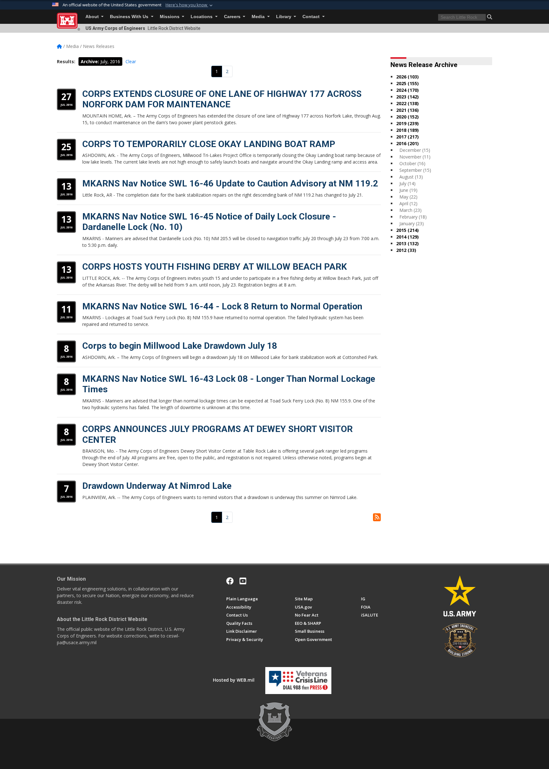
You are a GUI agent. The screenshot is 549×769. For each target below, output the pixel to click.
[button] (190, 5)
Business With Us (130, 16)
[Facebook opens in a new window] (230, 581)
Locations (202, 16)
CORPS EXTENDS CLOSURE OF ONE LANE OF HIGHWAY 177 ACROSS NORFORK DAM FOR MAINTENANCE (222, 99)
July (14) (407, 183)
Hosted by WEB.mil (233, 680)
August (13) (411, 177)
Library (284, 16)
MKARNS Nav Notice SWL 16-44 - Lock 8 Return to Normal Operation (222, 306)
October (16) (412, 163)
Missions (170, 16)
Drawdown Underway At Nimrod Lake (157, 486)
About (92, 16)
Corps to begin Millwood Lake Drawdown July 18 (179, 346)
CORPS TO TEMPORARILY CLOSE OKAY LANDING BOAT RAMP (208, 144)
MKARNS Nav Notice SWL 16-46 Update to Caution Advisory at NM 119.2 (230, 183)
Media (259, 16)
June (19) (408, 190)
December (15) (414, 150)
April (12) (408, 203)
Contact (311, 16)
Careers (233, 16)
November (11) (414, 157)
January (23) (411, 223)
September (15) (415, 170)
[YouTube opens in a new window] (243, 581)
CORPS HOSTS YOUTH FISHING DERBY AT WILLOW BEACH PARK (214, 266)
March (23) (410, 210)
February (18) (413, 217)
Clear (130, 61)
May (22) (408, 197)
